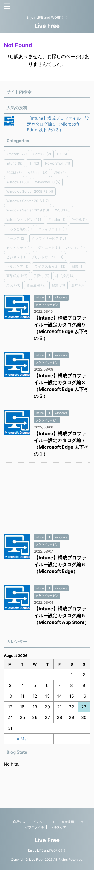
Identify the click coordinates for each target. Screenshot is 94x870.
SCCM (14, 173)
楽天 (13, 285)
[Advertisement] (47, 497)
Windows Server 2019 (27, 210)
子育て (41, 276)
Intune (14, 163)
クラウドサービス (49, 238)
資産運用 (36, 285)
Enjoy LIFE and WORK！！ (47, 850)
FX (62, 154)
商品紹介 (16, 276)
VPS (60, 173)
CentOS (42, 154)
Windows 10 (47, 182)
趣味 (77, 285)
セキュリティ (19, 248)
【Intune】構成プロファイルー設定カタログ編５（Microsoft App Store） (61, 615)
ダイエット (49, 248)
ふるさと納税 (19, 229)
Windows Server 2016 (27, 201)
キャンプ (16, 238)
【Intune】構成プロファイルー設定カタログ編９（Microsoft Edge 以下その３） (58, 124)
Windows (17, 182)
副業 (78, 266)
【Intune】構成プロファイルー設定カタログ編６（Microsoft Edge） (60, 564)
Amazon (16, 154)
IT (33, 163)
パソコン (75, 248)
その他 (79, 219)
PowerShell (57, 163)
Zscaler (57, 219)
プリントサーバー (47, 257)
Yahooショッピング (24, 219)
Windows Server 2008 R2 (29, 191)
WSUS (63, 210)
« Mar (22, 738)
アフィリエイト (52, 229)
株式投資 (65, 276)
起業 (58, 285)
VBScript (38, 173)
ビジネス (15, 257)
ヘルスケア (17, 266)
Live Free (47, 25)
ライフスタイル (50, 266)
